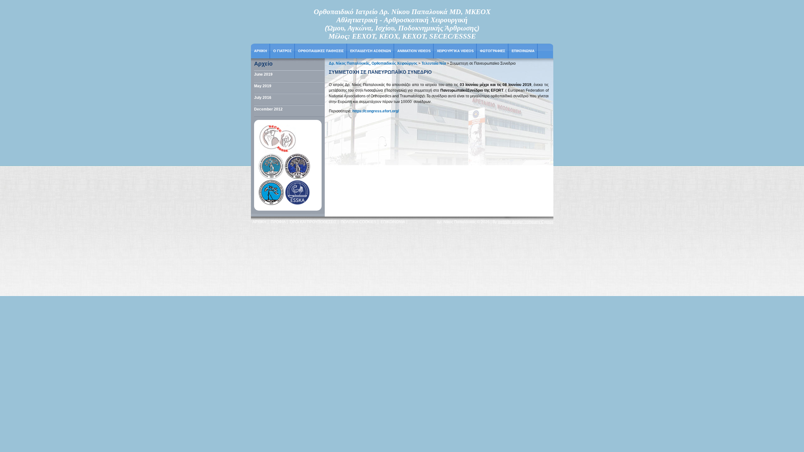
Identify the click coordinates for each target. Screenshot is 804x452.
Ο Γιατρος (282, 51)
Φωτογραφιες (492, 51)
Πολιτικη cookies (358, 222)
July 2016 (262, 97)
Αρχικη (260, 51)
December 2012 (268, 109)
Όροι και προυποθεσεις (313, 222)
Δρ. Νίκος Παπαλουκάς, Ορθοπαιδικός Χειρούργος (373, 63)
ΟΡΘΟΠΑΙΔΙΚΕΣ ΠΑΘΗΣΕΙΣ (321, 51)
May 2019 (262, 86)
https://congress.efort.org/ (375, 111)
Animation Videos (414, 51)
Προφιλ (278, 222)
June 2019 (263, 74)
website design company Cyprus (525, 222)
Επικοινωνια (523, 51)
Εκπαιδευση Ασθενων (370, 51)
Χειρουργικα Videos (455, 51)
